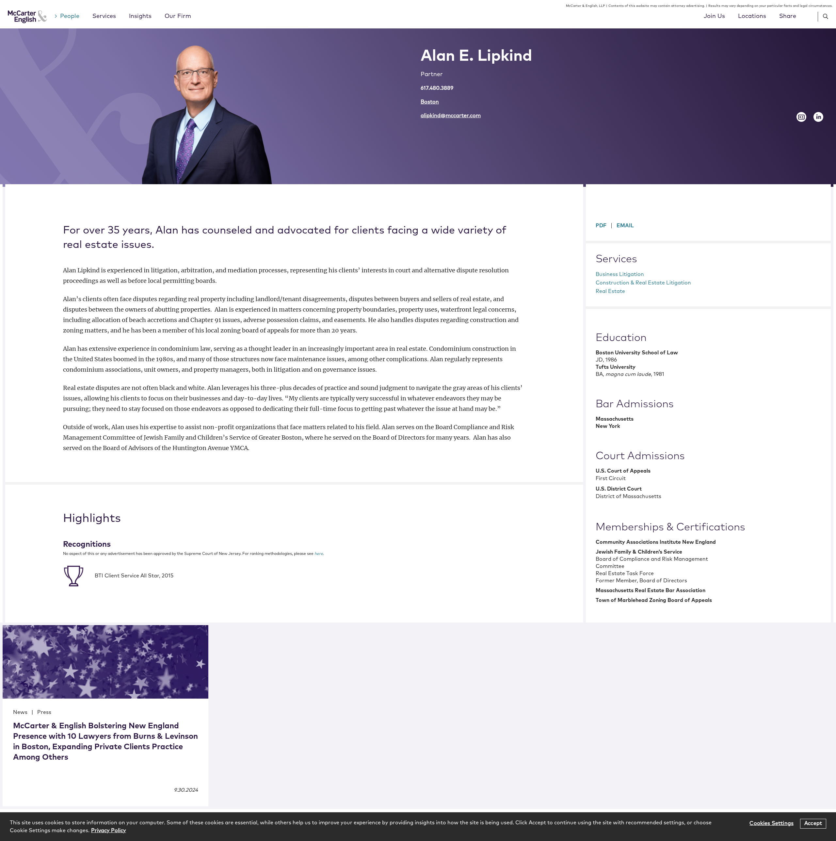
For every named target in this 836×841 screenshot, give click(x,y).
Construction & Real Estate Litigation (643, 282)
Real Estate (610, 291)
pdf (601, 225)
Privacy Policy (108, 830)
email (625, 225)
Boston (430, 102)
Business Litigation (620, 274)
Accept (813, 823)
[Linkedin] (818, 117)
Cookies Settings (771, 823)
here (318, 554)
